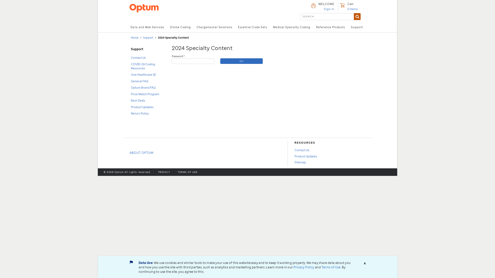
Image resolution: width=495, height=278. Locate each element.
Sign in (329, 9)
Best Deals (138, 100)
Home (134, 37)
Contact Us (138, 57)
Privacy (164, 172)
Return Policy (140, 113)
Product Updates (142, 107)
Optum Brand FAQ (143, 87)
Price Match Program (145, 94)
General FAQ (139, 81)
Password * (178, 56)
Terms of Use (331, 267)
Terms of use (187, 172)
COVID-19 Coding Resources (143, 66)
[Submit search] (357, 16)
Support (148, 37)
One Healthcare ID (143, 74)
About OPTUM (142, 153)
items (352, 9)
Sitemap (300, 162)
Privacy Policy (304, 267)
